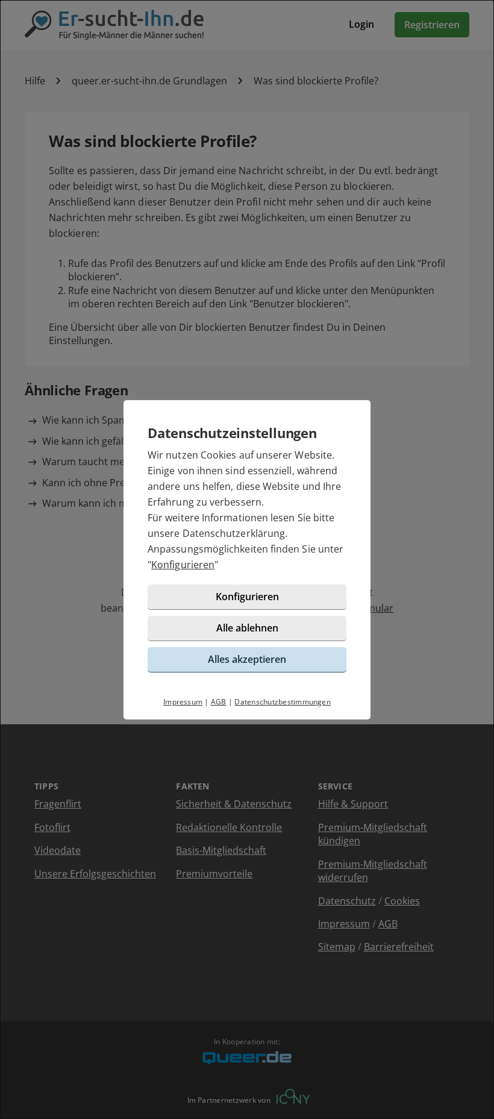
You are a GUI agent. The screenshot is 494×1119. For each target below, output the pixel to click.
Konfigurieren (182, 564)
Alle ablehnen (247, 628)
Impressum (182, 702)
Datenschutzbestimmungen (282, 702)
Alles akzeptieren (247, 659)
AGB (219, 702)
